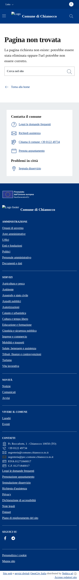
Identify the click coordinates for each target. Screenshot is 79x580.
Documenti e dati (12, 263)
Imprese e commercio (14, 336)
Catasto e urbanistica (14, 313)
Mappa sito (8, 561)
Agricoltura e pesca (13, 283)
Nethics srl (67, 573)
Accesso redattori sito (66, 577)
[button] (10, 4)
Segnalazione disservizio (16, 482)
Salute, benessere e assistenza (19, 348)
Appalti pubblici (11, 301)
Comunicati (9, 392)
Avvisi (6, 398)
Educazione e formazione (17, 324)
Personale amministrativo (16, 257)
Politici (6, 251)
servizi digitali (22, 573)
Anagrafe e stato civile (15, 295)
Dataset (6, 512)
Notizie (6, 386)
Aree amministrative (14, 233)
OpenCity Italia (38, 573)
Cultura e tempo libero (15, 318)
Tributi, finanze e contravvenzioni (21, 354)
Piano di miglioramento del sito (20, 517)
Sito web (7, 573)
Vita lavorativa (10, 366)
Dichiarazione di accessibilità (19, 500)
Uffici (5, 239)
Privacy (6, 494)
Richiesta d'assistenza (14, 488)
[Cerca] (69, 72)
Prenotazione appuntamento (18, 476)
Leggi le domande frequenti (18, 470)
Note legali (8, 506)
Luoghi (6, 418)
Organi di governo (13, 228)
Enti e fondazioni (12, 245)
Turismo (7, 360)
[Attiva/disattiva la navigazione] (4, 16)
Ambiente (8, 289)
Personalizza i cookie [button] (14, 555)
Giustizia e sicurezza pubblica (19, 330)
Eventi (6, 424)
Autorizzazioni (10, 307)
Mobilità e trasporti (13, 342)
